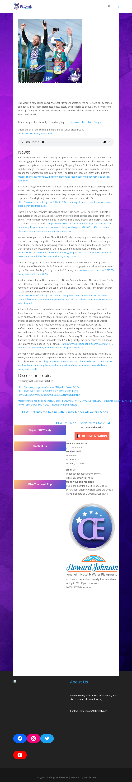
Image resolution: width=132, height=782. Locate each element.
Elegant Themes (58, 777)
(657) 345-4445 (74, 447)
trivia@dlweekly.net (83, 477)
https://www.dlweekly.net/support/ (85, 122)
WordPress (90, 777)
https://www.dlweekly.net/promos (35, 133)
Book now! (85, 587)
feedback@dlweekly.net (89, 473)
